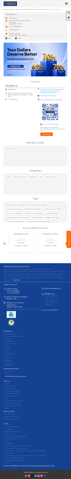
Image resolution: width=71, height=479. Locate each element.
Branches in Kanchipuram (16, 275)
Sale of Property (9, 434)
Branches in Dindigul (18, 273)
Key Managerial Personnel (12, 391)
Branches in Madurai (49, 278)
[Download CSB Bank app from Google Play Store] (68, 14)
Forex (6, 351)
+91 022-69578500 (13, 291)
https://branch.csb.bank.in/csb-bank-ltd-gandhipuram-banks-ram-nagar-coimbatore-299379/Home (52, 91)
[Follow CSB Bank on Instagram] (38, 475)
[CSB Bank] (10, 3)
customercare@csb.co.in (53, 288)
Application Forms (10, 343)
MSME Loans (8, 365)
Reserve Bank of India (11, 438)
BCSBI (7, 441)
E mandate (8, 360)
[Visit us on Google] (29, 475)
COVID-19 (8, 355)
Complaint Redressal (11, 334)
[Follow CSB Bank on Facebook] (26, 475)
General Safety (9, 453)
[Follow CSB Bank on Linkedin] (35, 475)
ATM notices (8, 374)
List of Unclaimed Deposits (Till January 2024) (18, 446)
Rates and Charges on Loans (13, 419)
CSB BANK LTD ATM (21, 234)
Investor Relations (10, 396)
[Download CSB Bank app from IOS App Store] (69, 18)
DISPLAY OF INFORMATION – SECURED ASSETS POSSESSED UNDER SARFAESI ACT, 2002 (29, 466)
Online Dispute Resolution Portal (14, 458)
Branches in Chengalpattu (23, 269)
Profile (7, 384)
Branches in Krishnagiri (18, 278)
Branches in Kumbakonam (34, 278)
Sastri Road (10, 149)
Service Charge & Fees (11, 414)
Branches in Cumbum (50, 271)
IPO (6, 398)
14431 (20, 307)
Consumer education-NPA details (14, 460)
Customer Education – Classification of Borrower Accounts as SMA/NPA (25, 455)
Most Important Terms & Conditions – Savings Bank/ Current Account (25, 451)
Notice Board (9, 341)
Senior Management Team (12, 393)
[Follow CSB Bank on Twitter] (32, 475)
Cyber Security (9, 363)
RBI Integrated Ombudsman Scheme (15, 376)
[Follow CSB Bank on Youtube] (41, 475)
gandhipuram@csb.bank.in (48, 96)
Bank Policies (9, 429)
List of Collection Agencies (12, 426)
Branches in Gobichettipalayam (48, 273)
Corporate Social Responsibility (14, 401)
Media (7, 408)
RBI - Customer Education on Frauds (15, 448)
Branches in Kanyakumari (33, 275)
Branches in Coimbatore (20, 271)
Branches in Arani (9, 269)
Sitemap (7, 338)
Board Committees (10, 388)
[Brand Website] (45, 475)
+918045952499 (14, 30)
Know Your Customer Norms (13, 431)
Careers (7, 346)
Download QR (46, 134)
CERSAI (7, 463)
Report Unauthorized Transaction (14, 336)
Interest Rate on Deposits (12, 416)
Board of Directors (10, 386)
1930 (12, 299)
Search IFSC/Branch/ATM (12, 403)
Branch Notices (9, 371)
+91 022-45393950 (13, 293)
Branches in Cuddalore (35, 271)
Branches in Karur (48, 275)
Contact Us (8, 348)
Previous (4, 243)
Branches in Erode (31, 273)
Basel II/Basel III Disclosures (13, 405)
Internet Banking (10, 353)
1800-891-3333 (12, 307)
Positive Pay (8, 358)
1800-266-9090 (12, 289)
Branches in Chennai (38, 269)
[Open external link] (68, 247)
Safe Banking (9, 443)
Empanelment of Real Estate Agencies (16, 436)
